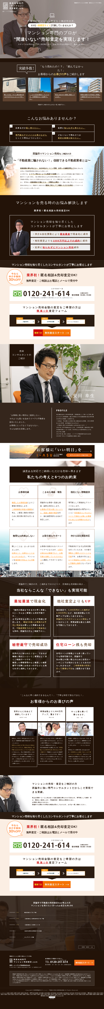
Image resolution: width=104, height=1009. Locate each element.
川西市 (38, 994)
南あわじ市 (60, 994)
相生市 (12, 994)
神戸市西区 (83, 993)
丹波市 (56, 994)
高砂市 (35, 994)
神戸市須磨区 (60, 993)
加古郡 (87, 994)
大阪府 (8, 993)
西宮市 (101, 993)
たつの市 (76, 994)
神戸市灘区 (41, 993)
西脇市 (24, 994)
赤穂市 (20, 994)
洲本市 (2, 994)
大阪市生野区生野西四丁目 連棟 (33, 931)
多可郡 (83, 994)
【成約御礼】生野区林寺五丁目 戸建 (34, 918)
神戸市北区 (72, 993)
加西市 (49, 994)
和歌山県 (26, 993)
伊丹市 (9, 994)
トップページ (3, 993)
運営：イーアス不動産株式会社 (20, 965)
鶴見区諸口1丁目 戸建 (30, 912)
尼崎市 (94, 993)
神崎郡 (90, 994)
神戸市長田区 (53, 993)
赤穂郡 (97, 994)
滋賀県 (22, 993)
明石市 (98, 993)
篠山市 (52, 994)
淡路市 (65, 994)
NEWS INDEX (85, 947)
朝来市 (51, 995)
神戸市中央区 (78, 993)
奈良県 (18, 993)
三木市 (31, 994)
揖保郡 (94, 994)
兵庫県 (15, 993)
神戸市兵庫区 (47, 993)
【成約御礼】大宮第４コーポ (32, 924)
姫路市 (91, 993)
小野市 (42, 994)
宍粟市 (68, 994)
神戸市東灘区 (35, 993)
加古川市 (17, 994)
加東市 (72, 994)
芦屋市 (5, 994)
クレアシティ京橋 (29, 937)
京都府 (11, 993)
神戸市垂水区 (66, 993)
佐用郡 (101, 994)
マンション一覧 (60, 995)
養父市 (47, 995)
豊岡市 (44, 995)
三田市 (45, 994)
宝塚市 (27, 994)
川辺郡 (80, 994)
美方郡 (54, 995)
